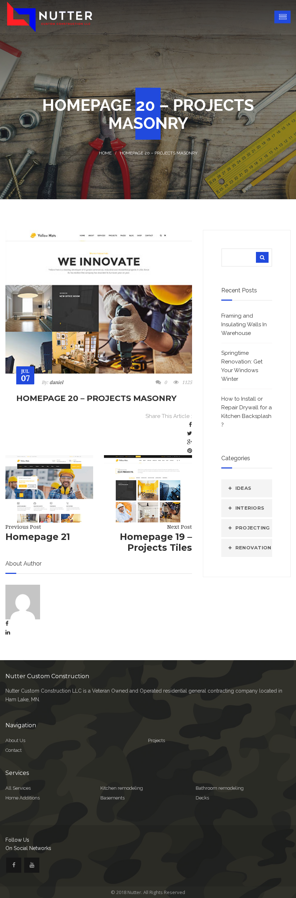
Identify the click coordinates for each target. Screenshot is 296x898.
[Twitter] (189, 433)
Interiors (249, 508)
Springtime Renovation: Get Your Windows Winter (241, 366)
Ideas (243, 488)
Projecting (252, 528)
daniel (56, 382)
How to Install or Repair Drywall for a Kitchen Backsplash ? (246, 412)
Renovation (253, 547)
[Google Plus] (189, 442)
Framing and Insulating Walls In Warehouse (244, 324)
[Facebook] (190, 425)
